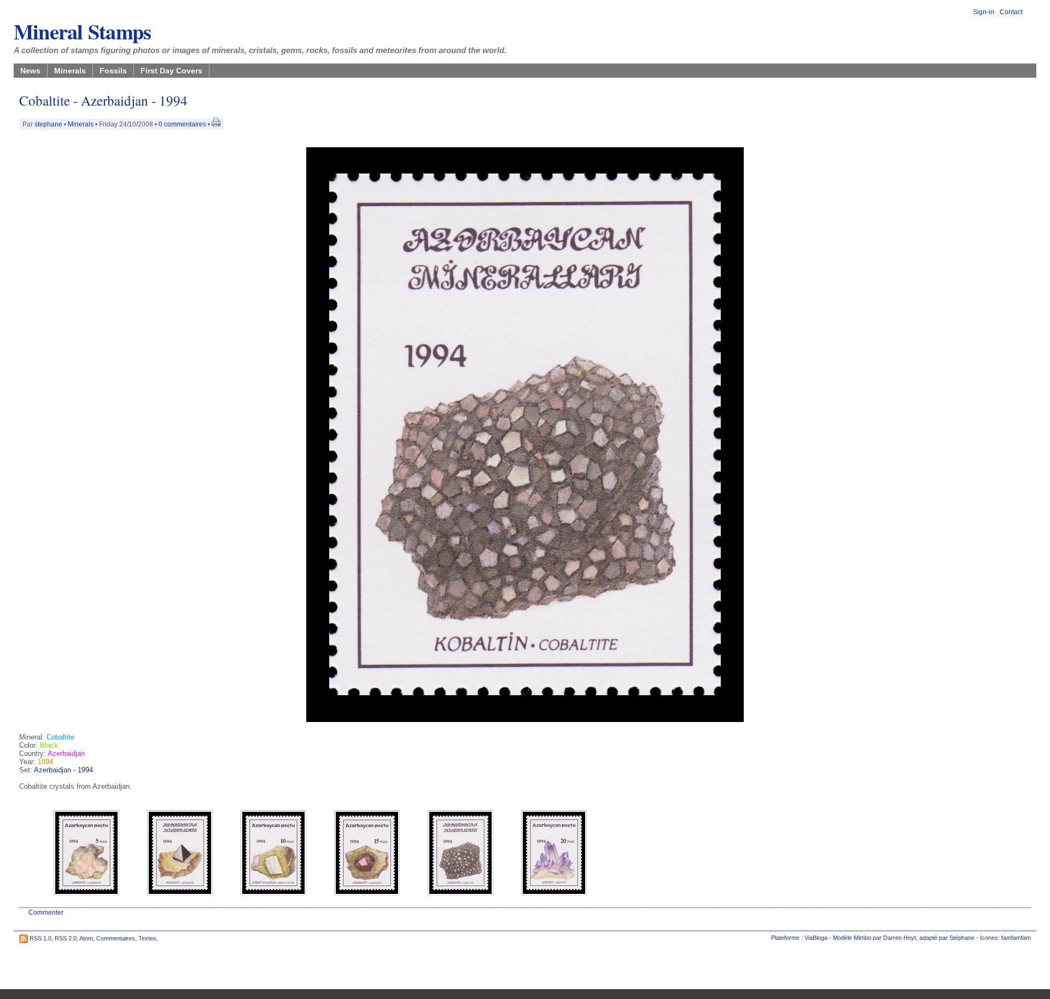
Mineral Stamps (82, 31)
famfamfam (1016, 937)
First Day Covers (171, 70)
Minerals (70, 70)
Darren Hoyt (899, 937)
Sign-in (983, 12)
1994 (45, 762)
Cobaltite (60, 737)
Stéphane (962, 937)
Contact (1011, 12)
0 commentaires (183, 124)
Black (49, 745)
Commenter (45, 912)
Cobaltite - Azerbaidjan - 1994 (103, 100)
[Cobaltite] (525, 719)
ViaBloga (815, 937)
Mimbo (862, 937)
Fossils (113, 70)
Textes (147, 937)
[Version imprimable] (216, 124)
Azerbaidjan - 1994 (63, 770)
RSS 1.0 (40, 937)
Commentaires (115, 937)
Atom (86, 937)
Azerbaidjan (66, 753)
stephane (48, 124)
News (30, 70)
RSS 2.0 (66, 937)
